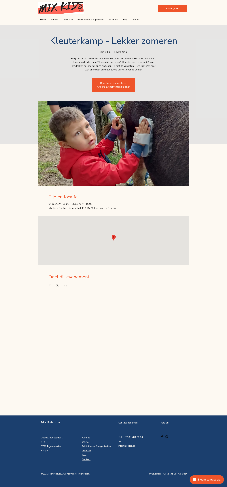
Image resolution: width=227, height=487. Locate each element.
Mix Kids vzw (51, 422)
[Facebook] (162, 436)
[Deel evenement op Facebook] (49, 285)
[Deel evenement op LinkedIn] (65, 285)
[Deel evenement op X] (57, 285)
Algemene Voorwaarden (175, 473)
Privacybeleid (155, 473)
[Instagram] (166, 436)
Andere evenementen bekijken (113, 86)
